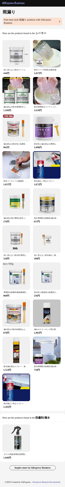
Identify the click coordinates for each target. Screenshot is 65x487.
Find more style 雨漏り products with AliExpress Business (27, 21)
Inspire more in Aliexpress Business (33, 467)
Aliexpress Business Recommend (46, 482)
